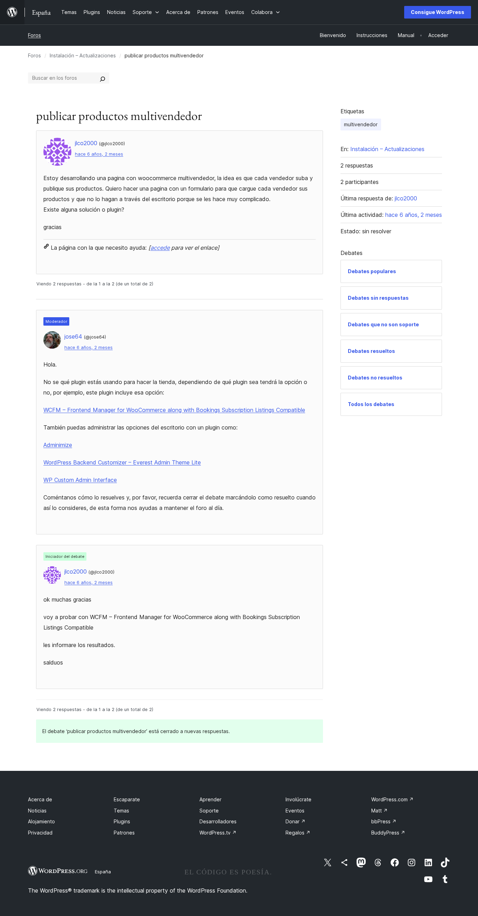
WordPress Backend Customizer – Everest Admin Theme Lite (122, 462)
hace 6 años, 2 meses (99, 154)
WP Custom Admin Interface (80, 479)
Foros (34, 35)
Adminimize (57, 444)
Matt (379, 811)
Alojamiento (41, 821)
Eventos (295, 811)
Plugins (122, 821)
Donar (295, 821)
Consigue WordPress (437, 12)
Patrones (124, 833)
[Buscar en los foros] (102, 78)
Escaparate (127, 799)
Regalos (298, 833)
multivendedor (361, 124)
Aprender (210, 799)
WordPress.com (392, 799)
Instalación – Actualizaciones (83, 55)
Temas (121, 811)
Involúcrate (298, 799)
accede (160, 247)
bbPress (383, 821)
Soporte (209, 811)
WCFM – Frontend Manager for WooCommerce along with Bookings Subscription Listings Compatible (174, 409)
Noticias (37, 811)
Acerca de (40, 799)
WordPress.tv (218, 833)
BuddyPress (388, 833)
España (103, 871)
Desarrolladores (218, 821)
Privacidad (40, 833)
